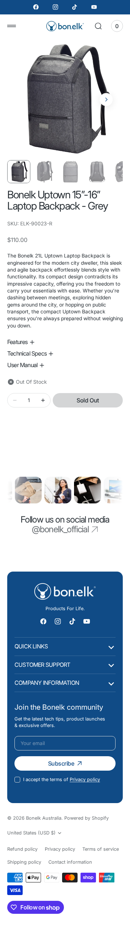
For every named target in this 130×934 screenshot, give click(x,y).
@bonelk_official (60, 529)
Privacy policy (85, 779)
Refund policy (22, 849)
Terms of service (100, 849)
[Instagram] (55, 7)
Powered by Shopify (86, 818)
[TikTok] (74, 7)
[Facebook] (36, 7)
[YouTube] (94, 7)
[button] (11, 26)
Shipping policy (24, 862)
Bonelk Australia (43, 818)
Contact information (70, 862)
